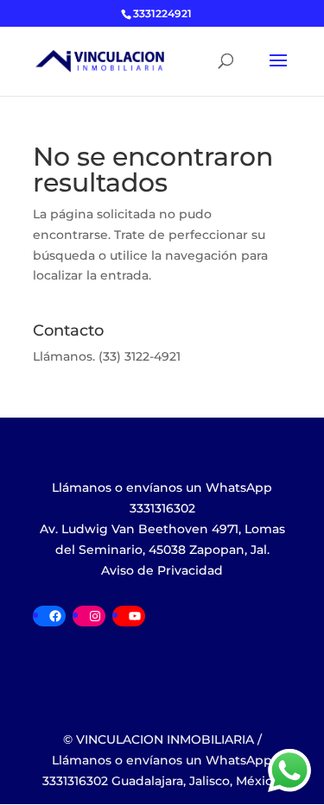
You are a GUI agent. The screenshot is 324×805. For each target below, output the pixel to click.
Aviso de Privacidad (162, 570)
